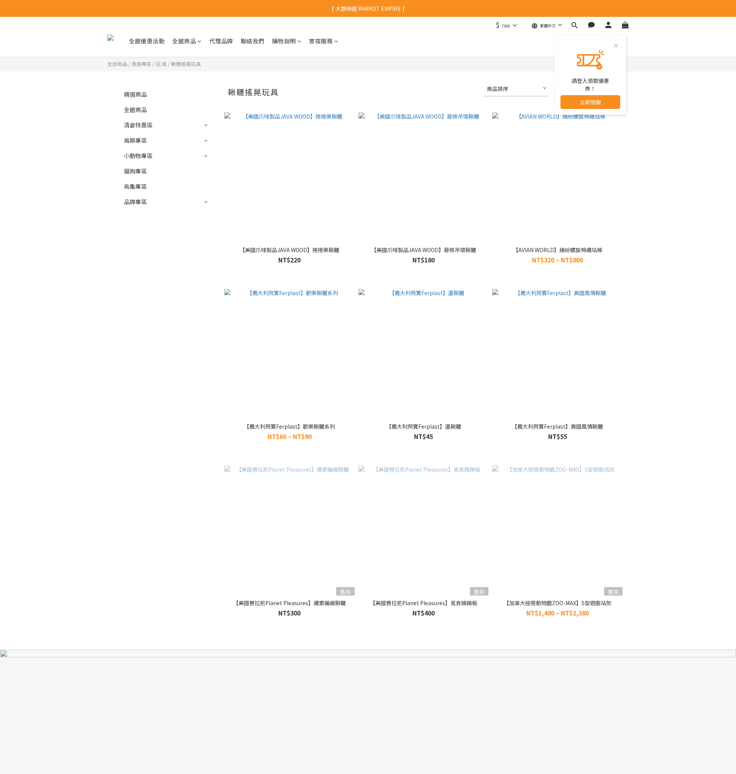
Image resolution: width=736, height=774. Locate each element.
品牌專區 (135, 202)
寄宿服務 (321, 41)
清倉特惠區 (138, 125)
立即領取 (590, 102)
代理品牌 (221, 41)
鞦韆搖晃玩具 (186, 64)
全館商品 (184, 41)
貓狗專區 (135, 171)
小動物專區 (138, 156)
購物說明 (284, 41)
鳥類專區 (141, 64)
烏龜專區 (135, 186)
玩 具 (161, 64)
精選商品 (135, 94)
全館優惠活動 (146, 41)
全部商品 (117, 64)
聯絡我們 (252, 41)
